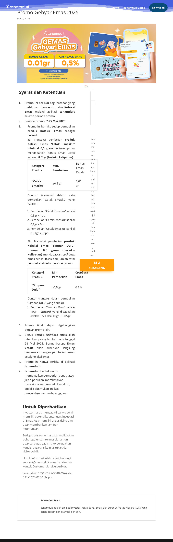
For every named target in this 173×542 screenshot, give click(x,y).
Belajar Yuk (100, 7)
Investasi (80, 7)
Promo (116, 7)
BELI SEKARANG (97, 265)
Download (158, 7)
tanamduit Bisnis (134, 7)
